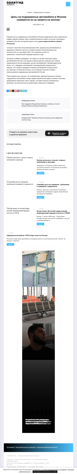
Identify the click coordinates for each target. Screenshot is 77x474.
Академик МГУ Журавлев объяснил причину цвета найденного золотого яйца (13, 117)
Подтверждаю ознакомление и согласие (45, 471)
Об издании (10, 447)
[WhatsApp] (21, 91)
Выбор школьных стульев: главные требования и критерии (51, 161)
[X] (13, 91)
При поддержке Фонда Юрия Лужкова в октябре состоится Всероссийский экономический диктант (13, 103)
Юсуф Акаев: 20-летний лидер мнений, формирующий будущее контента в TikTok (53, 212)
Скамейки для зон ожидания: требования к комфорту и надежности (53, 185)
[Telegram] (26, 91)
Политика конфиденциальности (47, 447)
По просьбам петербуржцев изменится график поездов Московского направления (36, 421)
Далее (40, 173)
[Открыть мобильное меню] (68, 4)
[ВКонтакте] (8, 91)
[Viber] (18, 91)
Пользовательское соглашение (25, 447)
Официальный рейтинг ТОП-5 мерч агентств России (27, 235)
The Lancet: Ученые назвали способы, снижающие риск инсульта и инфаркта (38, 139)
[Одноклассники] (10, 91)
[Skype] (23, 91)
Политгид (21, 4)
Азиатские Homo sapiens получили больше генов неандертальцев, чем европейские (60, 138)
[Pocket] (16, 91)
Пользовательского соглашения (57, 469)
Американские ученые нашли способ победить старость (16, 140)
